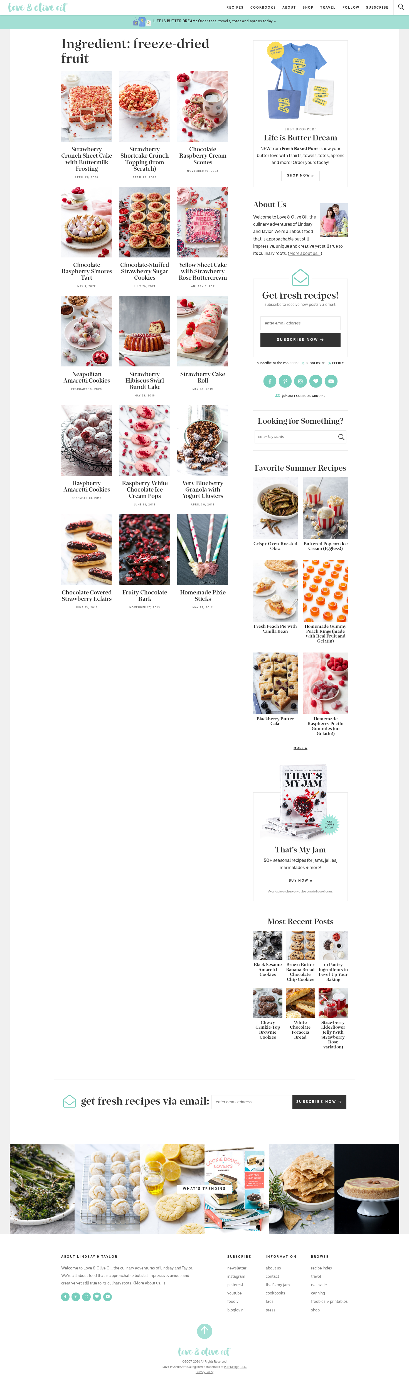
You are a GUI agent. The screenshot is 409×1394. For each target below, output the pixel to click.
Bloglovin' (315, 363)
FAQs (270, 1301)
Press (270, 1310)
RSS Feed (290, 363)
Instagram (236, 1276)
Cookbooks (263, 7)
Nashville (319, 1285)
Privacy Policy (204, 1372)
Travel (328, 7)
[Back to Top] (204, 1331)
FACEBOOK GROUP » (304, 396)
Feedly (337, 363)
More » (280, 748)
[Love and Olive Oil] (38, 7)
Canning (318, 1293)
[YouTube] (331, 381)
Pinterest (235, 1285)
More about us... (305, 253)
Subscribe (377, 7)
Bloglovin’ (236, 1310)
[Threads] (316, 381)
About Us (273, 1268)
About (289, 7)
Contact (272, 1276)
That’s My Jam (278, 1285)
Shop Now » (300, 175)
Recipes (235, 7)
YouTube (234, 1293)
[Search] (401, 7)
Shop (308, 7)
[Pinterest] (285, 381)
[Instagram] (301, 381)
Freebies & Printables (329, 1301)
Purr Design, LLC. (235, 1367)
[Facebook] (270, 381)
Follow (351, 7)
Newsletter (237, 1268)
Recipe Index (321, 1268)
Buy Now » (301, 880)
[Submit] (339, 437)
